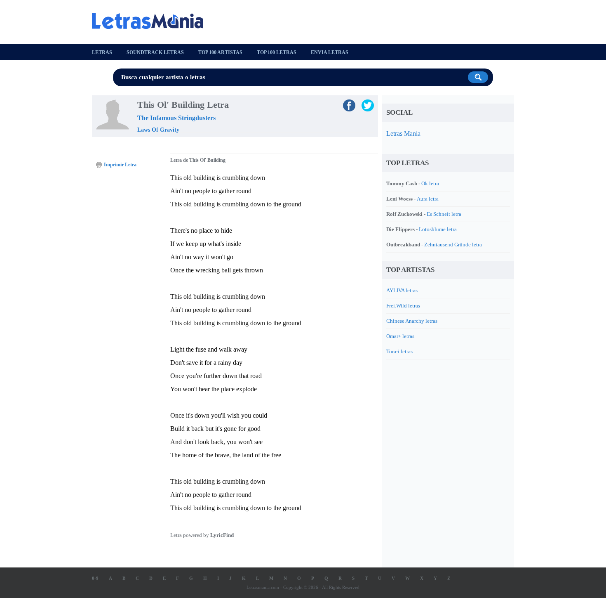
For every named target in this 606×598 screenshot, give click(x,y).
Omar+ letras (400, 336)
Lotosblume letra (438, 229)
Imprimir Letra (120, 165)
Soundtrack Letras (155, 52)
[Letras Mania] (151, 21)
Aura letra (428, 199)
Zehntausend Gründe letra (453, 244)
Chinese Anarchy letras (411, 321)
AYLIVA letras (402, 290)
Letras (102, 52)
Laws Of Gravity (158, 130)
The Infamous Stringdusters (176, 117)
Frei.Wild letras (403, 306)
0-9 (95, 578)
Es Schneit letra (444, 214)
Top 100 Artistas (220, 52)
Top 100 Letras (276, 52)
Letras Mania (403, 133)
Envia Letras (329, 52)
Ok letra (430, 183)
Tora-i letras (399, 351)
